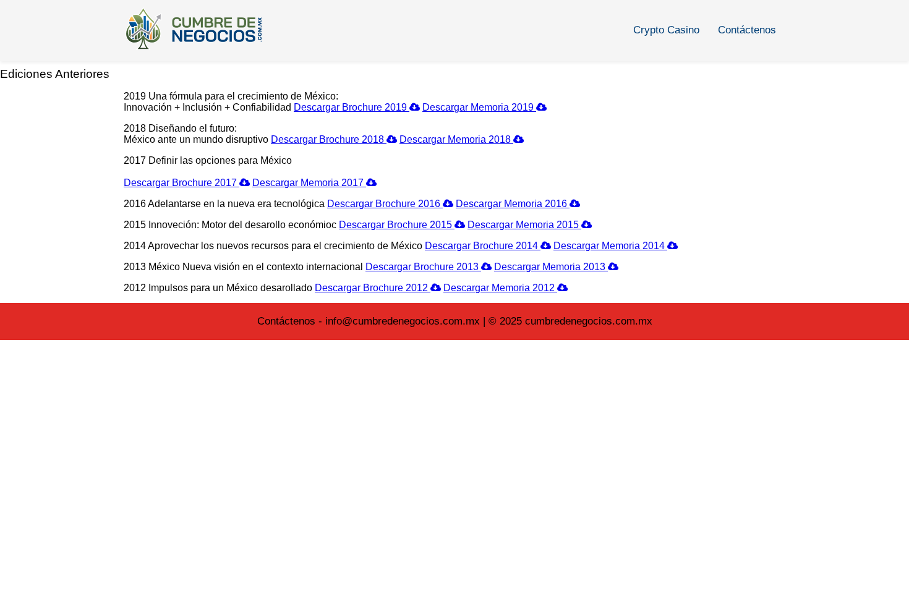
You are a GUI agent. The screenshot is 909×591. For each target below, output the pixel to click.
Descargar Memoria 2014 (610, 245)
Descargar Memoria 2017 (309, 182)
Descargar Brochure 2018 (328, 139)
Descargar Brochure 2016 (385, 203)
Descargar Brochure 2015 (396, 224)
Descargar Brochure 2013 (423, 266)
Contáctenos (747, 30)
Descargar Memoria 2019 (479, 107)
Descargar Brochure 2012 (372, 288)
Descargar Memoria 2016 (513, 203)
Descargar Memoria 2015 (524, 224)
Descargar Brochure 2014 (482, 245)
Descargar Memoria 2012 (500, 288)
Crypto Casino (666, 30)
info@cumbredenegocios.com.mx (402, 321)
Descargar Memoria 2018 (456, 139)
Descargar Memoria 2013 (551, 266)
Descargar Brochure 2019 (351, 107)
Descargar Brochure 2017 (181, 182)
